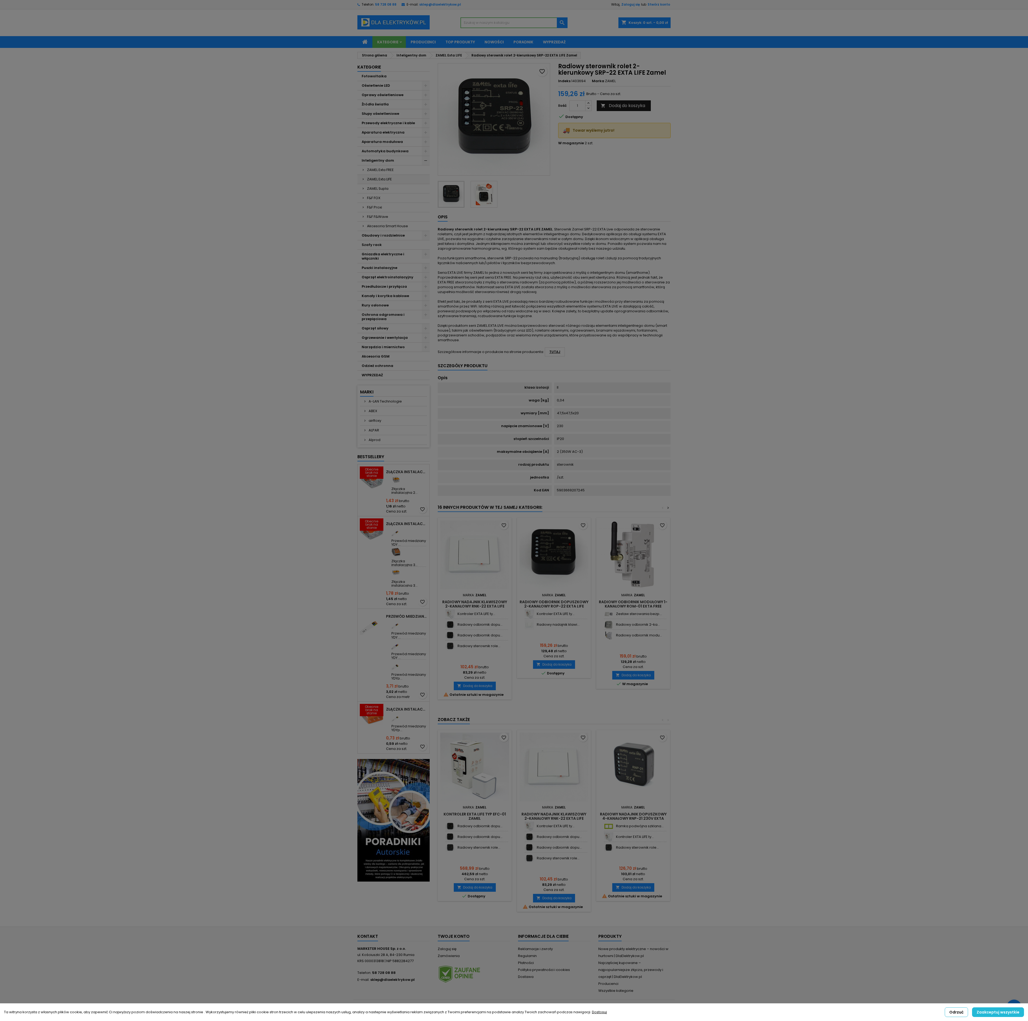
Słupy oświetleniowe (380, 113)
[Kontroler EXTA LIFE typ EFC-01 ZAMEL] (450, 614)
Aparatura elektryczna (383, 132)
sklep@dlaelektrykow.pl (440, 4)
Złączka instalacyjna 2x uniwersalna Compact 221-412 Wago (406, 472)
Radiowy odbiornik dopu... (480, 624)
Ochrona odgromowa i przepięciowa (383, 316)
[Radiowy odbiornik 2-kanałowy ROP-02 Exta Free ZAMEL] (608, 624)
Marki (366, 392)
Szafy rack (372, 244)
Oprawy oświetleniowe (382, 94)
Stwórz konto (659, 4)
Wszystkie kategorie (615, 990)
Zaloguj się (630, 4)
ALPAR (373, 430)
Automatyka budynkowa (385, 151)
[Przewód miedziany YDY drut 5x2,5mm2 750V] (396, 645)
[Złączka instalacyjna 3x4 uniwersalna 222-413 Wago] (396, 552)
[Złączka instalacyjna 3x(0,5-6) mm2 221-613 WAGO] (396, 572)
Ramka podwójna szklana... (640, 826)
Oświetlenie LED (376, 85)
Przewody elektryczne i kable (388, 123)
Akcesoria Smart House (387, 226)
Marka (598, 81)
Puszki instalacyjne (379, 267)
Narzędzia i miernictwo (383, 347)
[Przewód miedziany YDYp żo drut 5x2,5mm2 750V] (396, 665)
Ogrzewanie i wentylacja (385, 337)
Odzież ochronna (377, 365)
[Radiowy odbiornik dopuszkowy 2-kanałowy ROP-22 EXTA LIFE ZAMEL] (450, 635)
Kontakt (367, 936)
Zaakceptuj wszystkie (998, 1012)
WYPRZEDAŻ (372, 375)
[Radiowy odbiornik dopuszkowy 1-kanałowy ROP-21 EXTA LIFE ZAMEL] (450, 624)
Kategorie (387, 42)
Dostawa (526, 976)
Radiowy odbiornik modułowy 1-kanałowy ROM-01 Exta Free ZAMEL (633, 606)
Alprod (374, 439)
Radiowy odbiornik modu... (639, 635)
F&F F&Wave (377, 216)
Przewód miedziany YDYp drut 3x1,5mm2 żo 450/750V (406, 616)
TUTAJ (554, 352)
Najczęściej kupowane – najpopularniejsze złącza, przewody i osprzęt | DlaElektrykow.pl (630, 969)
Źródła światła (375, 104)
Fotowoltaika (374, 76)
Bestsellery (370, 457)
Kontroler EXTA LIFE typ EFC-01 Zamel (475, 816)
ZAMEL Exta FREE (380, 169)
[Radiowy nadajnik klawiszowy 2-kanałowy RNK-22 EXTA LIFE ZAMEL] (529, 624)
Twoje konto (454, 936)
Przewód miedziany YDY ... (408, 542)
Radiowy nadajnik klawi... (558, 624)
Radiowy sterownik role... (479, 645)
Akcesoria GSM (376, 356)
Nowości (494, 42)
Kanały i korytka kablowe (385, 295)
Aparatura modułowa (382, 141)
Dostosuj (599, 1012)
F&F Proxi (374, 207)
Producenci (423, 42)
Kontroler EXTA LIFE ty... (476, 613)
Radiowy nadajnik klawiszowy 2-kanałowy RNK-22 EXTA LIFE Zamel (474, 606)
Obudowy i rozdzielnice (383, 235)
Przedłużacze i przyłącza (384, 286)
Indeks (564, 81)
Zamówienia (449, 955)
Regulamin (527, 955)
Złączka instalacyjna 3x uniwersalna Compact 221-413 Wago (406, 524)
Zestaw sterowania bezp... (639, 613)
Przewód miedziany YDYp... (408, 676)
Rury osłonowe (375, 305)
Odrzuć (956, 1012)
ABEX (372, 410)
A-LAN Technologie (385, 401)
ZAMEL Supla (377, 188)
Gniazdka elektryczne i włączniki (383, 256)
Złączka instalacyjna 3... (404, 563)
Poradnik (523, 42)
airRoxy (374, 420)
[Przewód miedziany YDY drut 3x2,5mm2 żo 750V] (396, 624)
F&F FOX (373, 197)
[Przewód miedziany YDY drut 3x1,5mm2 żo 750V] (396, 531)
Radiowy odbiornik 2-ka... (638, 624)
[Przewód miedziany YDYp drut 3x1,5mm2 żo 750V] (396, 717)
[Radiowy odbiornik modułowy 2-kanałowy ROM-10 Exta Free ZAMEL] (608, 635)
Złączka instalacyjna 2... (404, 490)
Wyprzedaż (554, 42)
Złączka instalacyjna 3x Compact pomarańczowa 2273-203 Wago (406, 709)
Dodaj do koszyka (623, 106)
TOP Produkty (460, 42)
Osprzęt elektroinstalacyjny (387, 277)
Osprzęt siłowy (375, 328)
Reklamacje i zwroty (535, 948)
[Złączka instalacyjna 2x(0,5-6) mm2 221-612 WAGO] (396, 479)
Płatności (526, 962)
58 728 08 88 (385, 4)
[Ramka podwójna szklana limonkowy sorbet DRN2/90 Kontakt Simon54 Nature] (608, 826)
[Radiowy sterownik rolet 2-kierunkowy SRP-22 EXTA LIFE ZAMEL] (450, 646)
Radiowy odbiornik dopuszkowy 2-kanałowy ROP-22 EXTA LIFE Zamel (554, 606)
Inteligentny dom (378, 160)
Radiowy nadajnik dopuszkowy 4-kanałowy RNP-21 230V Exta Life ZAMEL (633, 818)
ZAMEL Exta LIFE (379, 179)
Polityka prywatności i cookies (544, 969)
